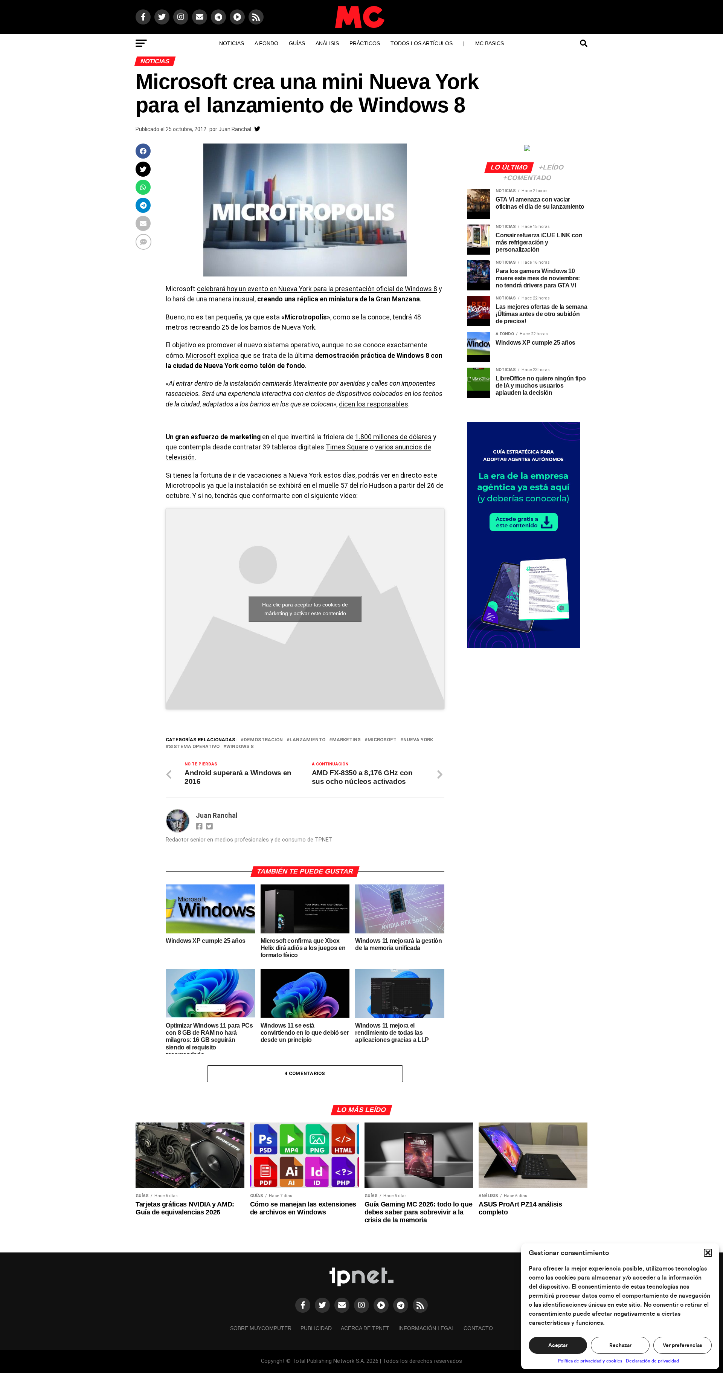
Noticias (231, 43)
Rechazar (620, 1345)
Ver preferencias (682, 1345)
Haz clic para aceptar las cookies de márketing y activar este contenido (305, 609)
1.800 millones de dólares (393, 437)
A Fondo (266, 43)
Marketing (346, 740)
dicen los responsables (373, 404)
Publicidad (316, 1328)
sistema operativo (194, 746)
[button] (708, 1253)
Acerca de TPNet (365, 1328)
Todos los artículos (421, 43)
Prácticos (364, 43)
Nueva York (418, 740)
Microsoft (382, 740)
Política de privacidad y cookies (590, 1361)
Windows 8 (239, 746)
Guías (297, 43)
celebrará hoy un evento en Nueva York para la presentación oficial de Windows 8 (317, 289)
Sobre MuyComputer (260, 1328)
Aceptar (557, 1345)
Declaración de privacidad (652, 1361)
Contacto (478, 1328)
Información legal (426, 1328)
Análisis (327, 43)
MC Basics (489, 43)
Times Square (347, 447)
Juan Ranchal (234, 129)
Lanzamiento (307, 740)
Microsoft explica (212, 355)
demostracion (263, 740)
